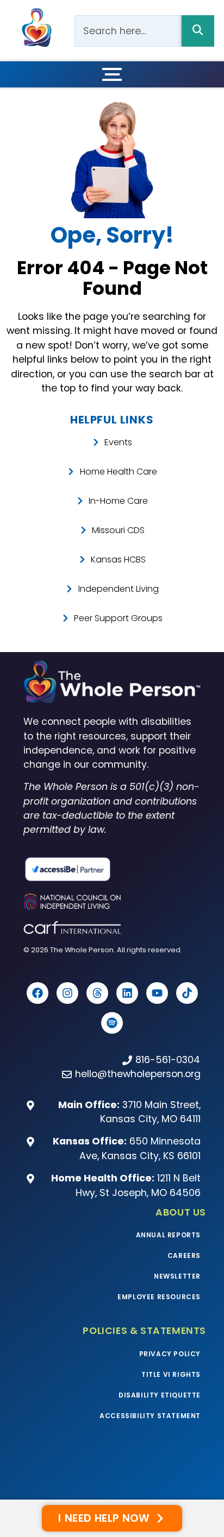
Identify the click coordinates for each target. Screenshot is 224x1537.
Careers (184, 1255)
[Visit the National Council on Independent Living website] (112, 901)
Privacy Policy (170, 1353)
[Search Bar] (198, 31)
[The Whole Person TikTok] (187, 993)
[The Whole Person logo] (36, 27)
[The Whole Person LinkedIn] (127, 993)
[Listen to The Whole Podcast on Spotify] (112, 1023)
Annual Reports (168, 1234)
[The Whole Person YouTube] (157, 993)
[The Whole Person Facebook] (37, 993)
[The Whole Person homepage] (112, 682)
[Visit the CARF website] (112, 927)
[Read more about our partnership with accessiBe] (112, 869)
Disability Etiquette (160, 1395)
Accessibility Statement (150, 1415)
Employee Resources (159, 1296)
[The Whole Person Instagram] (67, 993)
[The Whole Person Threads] (97, 993)
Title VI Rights (171, 1374)
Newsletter (177, 1276)
